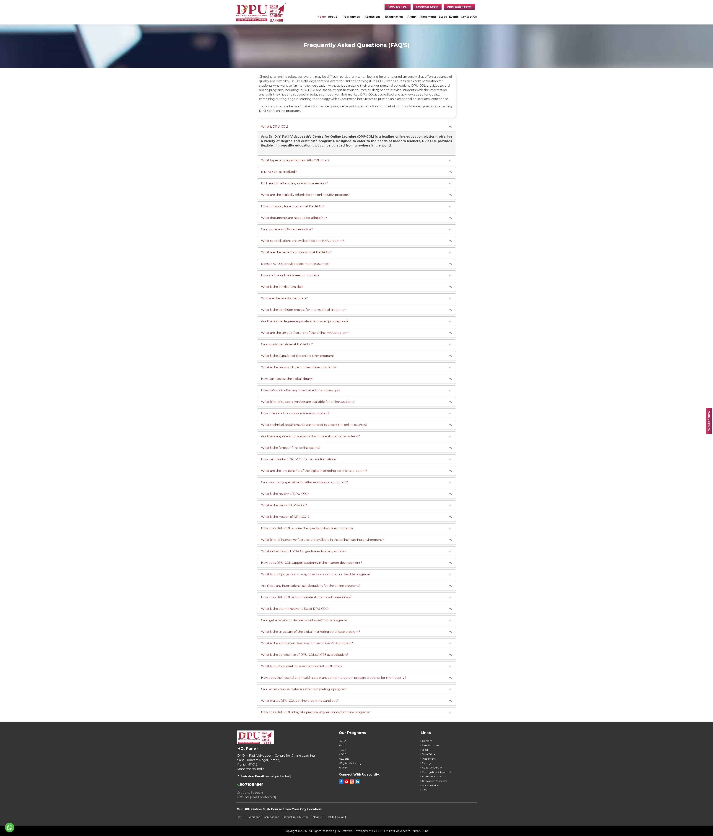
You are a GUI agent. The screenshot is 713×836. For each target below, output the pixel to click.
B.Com (344, 758)
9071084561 (398, 6)
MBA (343, 740)
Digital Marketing (350, 763)
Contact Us (469, 16)
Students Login (427, 6)
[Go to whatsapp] (9, 827)
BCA (343, 754)
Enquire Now (709, 421)
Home (322, 16)
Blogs (443, 16)
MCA (343, 745)
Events (454, 16)
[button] (274, 126)
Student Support (250, 792)
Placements (428, 16)
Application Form (459, 6)
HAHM (344, 767)
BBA (343, 749)
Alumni (412, 16)
